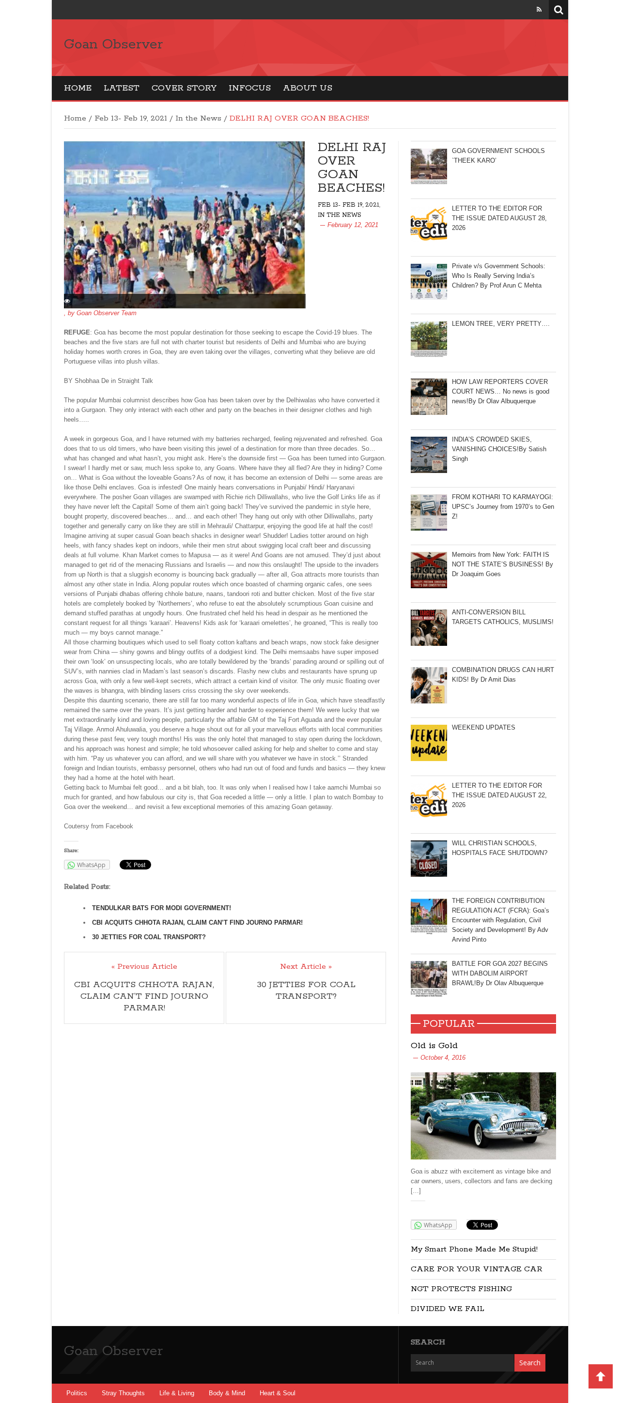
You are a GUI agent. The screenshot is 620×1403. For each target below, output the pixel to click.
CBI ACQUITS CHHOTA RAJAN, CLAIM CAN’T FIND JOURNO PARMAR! (197, 922)
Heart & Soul (277, 1393)
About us (307, 88)
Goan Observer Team (107, 313)
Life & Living (176, 1393)
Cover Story (184, 88)
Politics (76, 1393)
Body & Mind (227, 1393)
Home (78, 88)
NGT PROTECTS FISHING (461, 1289)
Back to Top (601, 1376)
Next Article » (306, 967)
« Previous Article (144, 967)
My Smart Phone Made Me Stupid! (474, 1249)
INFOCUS (250, 88)
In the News (198, 118)
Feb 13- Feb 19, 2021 (130, 118)
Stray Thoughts (123, 1393)
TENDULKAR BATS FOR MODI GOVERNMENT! (161, 908)
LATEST (122, 88)
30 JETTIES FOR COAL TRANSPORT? (149, 937)
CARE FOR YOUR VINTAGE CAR (476, 1269)
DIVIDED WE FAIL (447, 1309)
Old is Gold (434, 1045)
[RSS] (539, 9)
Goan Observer (113, 44)
